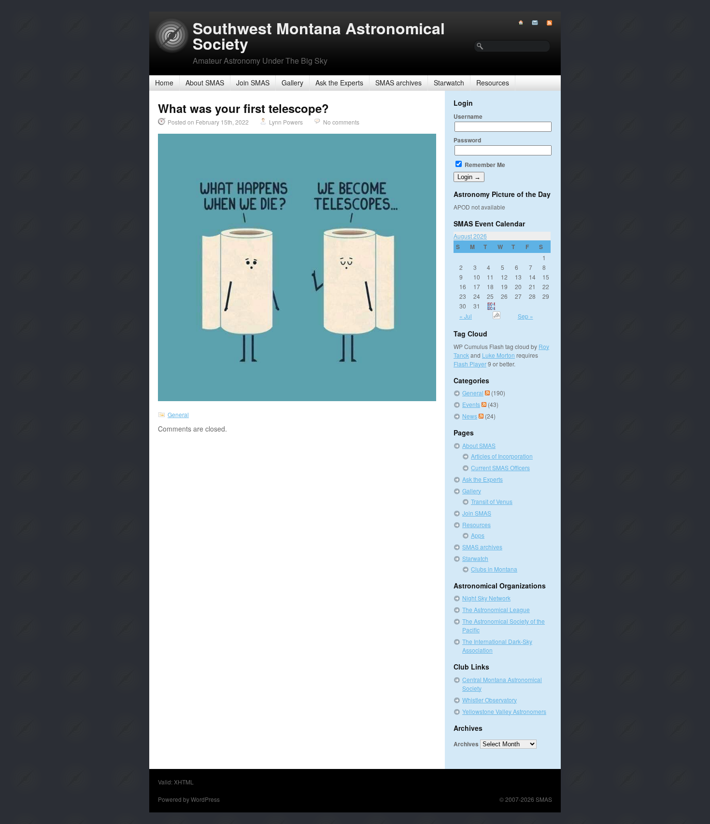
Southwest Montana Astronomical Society (319, 36)
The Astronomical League (496, 609)
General (178, 414)
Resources (492, 82)
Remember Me (484, 164)
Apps (477, 535)
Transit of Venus (491, 501)
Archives (466, 744)
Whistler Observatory (489, 700)
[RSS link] (545, 23)
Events (471, 404)
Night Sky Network (486, 598)
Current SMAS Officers (500, 467)
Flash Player (470, 364)
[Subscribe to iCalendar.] (496, 316)
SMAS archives (398, 82)
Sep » (525, 316)
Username (468, 116)
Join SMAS (253, 82)
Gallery (292, 82)
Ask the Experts (339, 82)
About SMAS (204, 82)
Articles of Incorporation (502, 456)
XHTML (184, 782)
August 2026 (470, 236)
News (469, 416)
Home (164, 82)
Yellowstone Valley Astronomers (504, 711)
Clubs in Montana (494, 569)
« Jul (465, 316)
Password (467, 140)
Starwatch (449, 82)
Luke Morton (498, 355)
